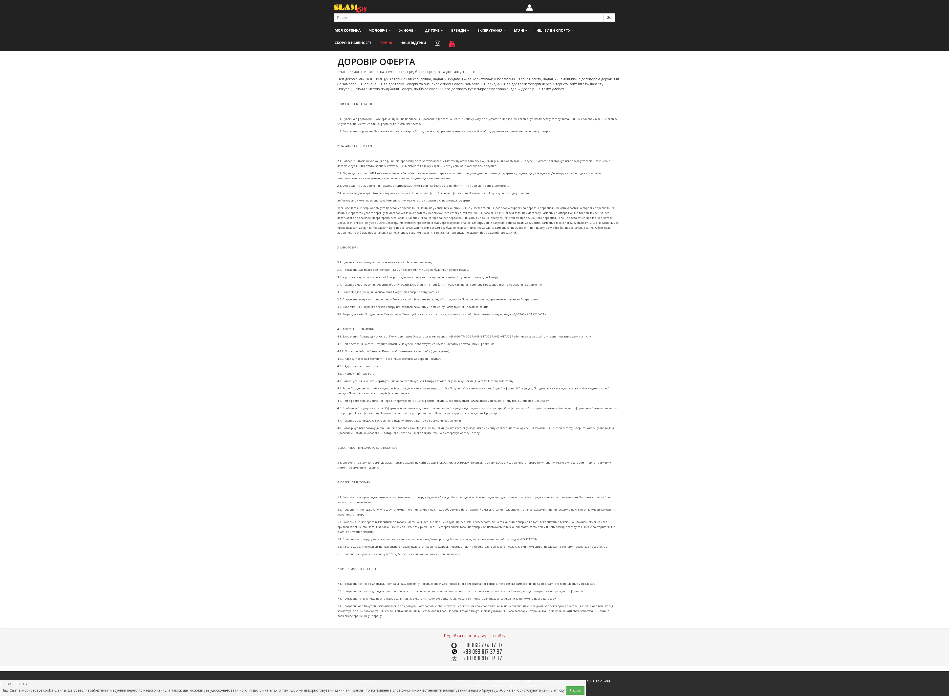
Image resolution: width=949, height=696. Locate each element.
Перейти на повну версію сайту (474, 635)
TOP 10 (386, 42)
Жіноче (406, 30)
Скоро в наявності (353, 42)
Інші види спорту (553, 30)
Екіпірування (490, 30)
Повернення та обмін (592, 681)
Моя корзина (348, 30)
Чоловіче (378, 30)
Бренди (459, 30)
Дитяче (433, 30)
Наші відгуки (413, 42)
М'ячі (519, 30)
